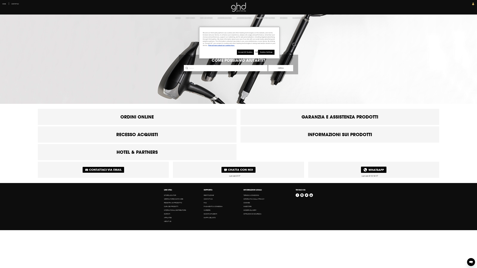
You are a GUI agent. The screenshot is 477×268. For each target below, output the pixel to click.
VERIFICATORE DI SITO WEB (173, 199)
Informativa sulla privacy (253, 199)
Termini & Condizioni (251, 195)
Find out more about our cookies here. (221, 45)
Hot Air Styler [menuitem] (206, 18)
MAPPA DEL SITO (210, 217)
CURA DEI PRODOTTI (171, 206)
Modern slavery (249, 210)
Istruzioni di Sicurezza (252, 214)
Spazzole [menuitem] (283, 18)
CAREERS (207, 210)
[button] (473, 4)
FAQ (205, 203)
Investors (247, 206)
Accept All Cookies (245, 52)
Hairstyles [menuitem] (297, 18)
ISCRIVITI (167, 214)
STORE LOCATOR (170, 195)
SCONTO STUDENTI (210, 214)
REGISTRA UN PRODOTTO (173, 203)
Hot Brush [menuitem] (190, 18)
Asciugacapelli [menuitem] (225, 18)
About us (167, 221)
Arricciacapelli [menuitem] (244, 18)
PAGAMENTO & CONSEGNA (213, 206)
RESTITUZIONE (209, 195)
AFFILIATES (168, 217)
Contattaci (208, 199)
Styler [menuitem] (178, 18)
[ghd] (238, 11)
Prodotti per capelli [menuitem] (266, 18)
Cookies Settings (266, 52)
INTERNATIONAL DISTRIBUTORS (175, 210)
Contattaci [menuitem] (15, 4)
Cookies (246, 203)
